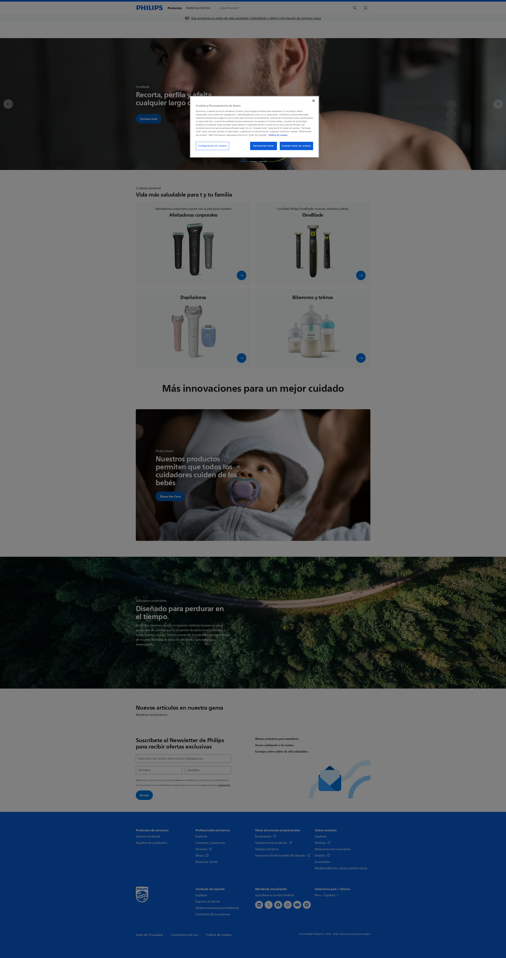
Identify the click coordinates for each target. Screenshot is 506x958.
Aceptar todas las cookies (296, 146)
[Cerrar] (313, 100)
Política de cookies (278, 135)
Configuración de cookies (212, 146)
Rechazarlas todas (263, 146)
